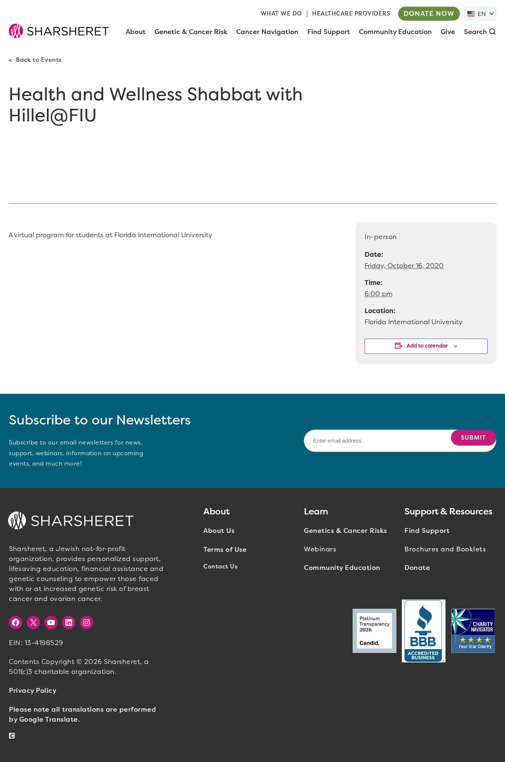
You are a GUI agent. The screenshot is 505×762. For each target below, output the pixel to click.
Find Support (427, 531)
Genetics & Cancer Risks (345, 531)
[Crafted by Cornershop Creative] (13, 736)
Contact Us (220, 566)
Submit (473, 437)
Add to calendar (427, 346)
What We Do (281, 13)
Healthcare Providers (351, 13)
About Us (218, 531)
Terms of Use (225, 550)
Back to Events (39, 59)
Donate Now (429, 14)
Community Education (342, 568)
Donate (417, 568)
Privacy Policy (32, 691)
